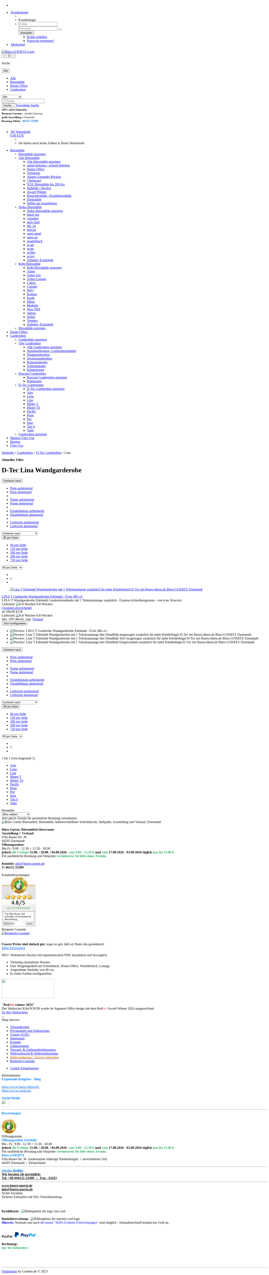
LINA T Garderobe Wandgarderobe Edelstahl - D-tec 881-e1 (42, 596)
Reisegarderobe (37, 362)
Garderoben (18, 89)
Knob (30, 298)
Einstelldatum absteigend (26, 514)
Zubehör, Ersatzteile (40, 260)
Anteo (31, 271)
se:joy (31, 256)
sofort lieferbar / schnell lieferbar (48, 165)
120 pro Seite (19, 549)
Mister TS (33, 407)
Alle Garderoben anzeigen (44, 347)
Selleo (31, 317)
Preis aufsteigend (21, 488)
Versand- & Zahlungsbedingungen (33, 1049)
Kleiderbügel (35, 370)
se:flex (31, 252)
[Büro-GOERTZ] (18, 51)
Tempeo (32, 320)
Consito (32, 286)
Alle (13, 78)
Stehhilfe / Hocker (39, 188)
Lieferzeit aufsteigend (24, 522)
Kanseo (32, 294)
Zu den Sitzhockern (15, 1012)
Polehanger (34, 381)
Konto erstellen (37, 37)
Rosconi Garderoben (32, 373)
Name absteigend (21, 503)
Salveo (31, 313)
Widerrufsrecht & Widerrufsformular (34, 1053)
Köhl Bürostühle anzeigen (44, 267)
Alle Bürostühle (29, 158)
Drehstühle (34, 199)
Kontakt (15, 1042)
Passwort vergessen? (40, 40)
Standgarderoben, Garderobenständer (51, 351)
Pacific (31, 411)
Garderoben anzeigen (32, 339)
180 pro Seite (19, 552)
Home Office (19, 85)
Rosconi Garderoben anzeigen (47, 377)
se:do (30, 248)
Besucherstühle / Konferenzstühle (49, 195)
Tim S (31, 426)
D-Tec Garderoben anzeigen (46, 389)
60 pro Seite (18, 545)
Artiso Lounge (36, 279)
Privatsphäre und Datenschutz (30, 1031)
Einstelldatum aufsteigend (27, 511)
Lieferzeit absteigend (24, 526)
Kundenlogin (19, 12)
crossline (32, 218)
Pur (29, 419)
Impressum (17, 1038)
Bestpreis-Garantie (22, 1061)
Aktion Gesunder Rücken (44, 177)
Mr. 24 (31, 226)
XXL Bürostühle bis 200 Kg (46, 184)
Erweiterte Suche (27, 105)
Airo (30, 392)
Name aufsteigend (22, 499)
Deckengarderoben (39, 358)
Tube (30, 430)
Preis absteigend (21, 492)
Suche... (8, 105)
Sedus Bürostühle (30, 207)
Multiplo (32, 305)
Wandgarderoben (38, 354)
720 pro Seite (19, 560)
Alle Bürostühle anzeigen (44, 161)
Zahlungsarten (19, 1046)
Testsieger (33, 173)
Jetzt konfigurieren (14, 623)
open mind (34, 233)
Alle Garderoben (29, 343)
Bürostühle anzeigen (32, 154)
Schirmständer (36, 366)
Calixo (31, 283)
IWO (30, 290)
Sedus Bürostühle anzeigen (45, 211)
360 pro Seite (19, 556)
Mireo (31, 301)
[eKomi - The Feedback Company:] (9, 1132)
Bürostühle (17, 82)
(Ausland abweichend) (17, 608)
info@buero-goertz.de (30, 863)
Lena (30, 396)
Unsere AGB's (19, 1034)
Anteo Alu (34, 275)
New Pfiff (33, 309)
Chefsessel (34, 180)
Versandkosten (19, 1027)
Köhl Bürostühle (29, 264)
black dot (33, 214)
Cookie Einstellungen (24, 1068)
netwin (31, 230)
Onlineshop (9, 1271)
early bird (33, 222)
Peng (30, 415)
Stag (30, 423)
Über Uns (27, 438)
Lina (30, 400)
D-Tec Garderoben (31, 385)
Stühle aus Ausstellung (42, 203)
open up (32, 237)
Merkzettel (17, 44)
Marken (15, 438)
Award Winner (36, 192)
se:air (30, 245)
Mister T (32, 404)
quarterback (34, 241)
